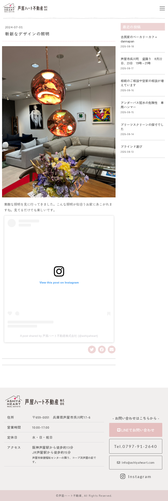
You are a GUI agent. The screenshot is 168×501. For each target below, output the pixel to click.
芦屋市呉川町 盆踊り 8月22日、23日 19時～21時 (141, 61)
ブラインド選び (131, 146)
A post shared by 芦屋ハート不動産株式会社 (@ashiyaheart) (59, 335)
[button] (162, 8)
